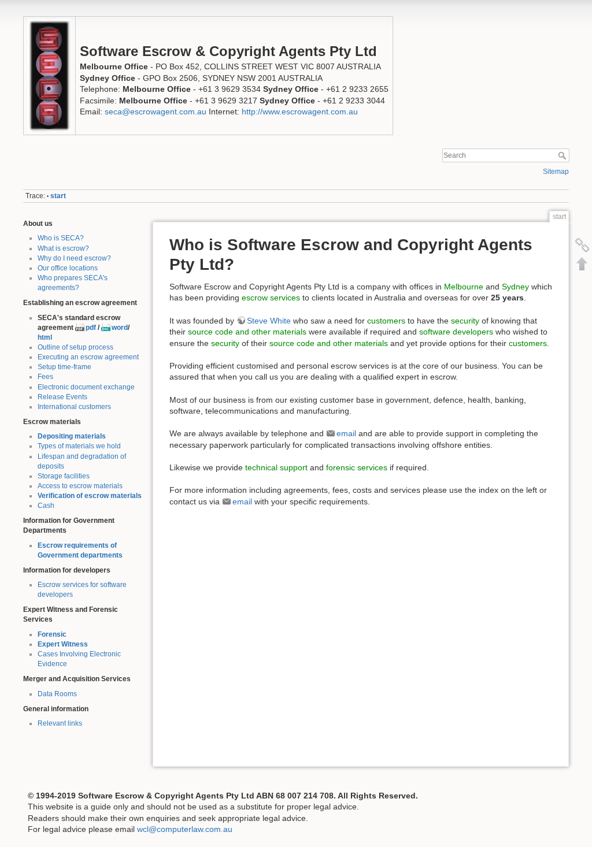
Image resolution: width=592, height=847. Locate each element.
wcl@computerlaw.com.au (184, 829)
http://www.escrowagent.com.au (300, 111)
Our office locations (68, 268)
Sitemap (556, 172)
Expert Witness (63, 644)
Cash (46, 505)
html (45, 337)
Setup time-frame (64, 367)
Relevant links (60, 723)
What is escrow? (63, 248)
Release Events (62, 397)
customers (386, 320)
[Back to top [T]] (582, 263)
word (120, 328)
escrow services (271, 297)
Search (563, 155)
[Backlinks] (582, 245)
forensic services (356, 467)
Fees (45, 377)
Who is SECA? (61, 238)
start (58, 196)
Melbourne (463, 286)
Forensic (52, 634)
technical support (276, 467)
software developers (456, 331)
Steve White (269, 320)
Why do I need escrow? (74, 258)
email (346, 433)
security (465, 320)
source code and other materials (247, 331)
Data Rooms (57, 694)
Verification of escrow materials (90, 496)
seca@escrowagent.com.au (155, 111)
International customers (74, 407)
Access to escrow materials (80, 486)
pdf (91, 328)
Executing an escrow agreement (88, 357)
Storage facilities (64, 476)
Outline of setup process (75, 347)
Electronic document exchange (86, 387)
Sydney (515, 286)
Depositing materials (72, 436)
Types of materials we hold (79, 446)
